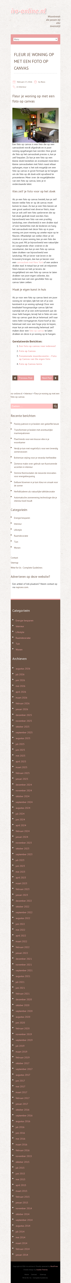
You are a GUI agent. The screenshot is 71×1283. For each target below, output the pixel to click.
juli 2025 (20, 744)
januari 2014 (22, 1254)
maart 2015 (21, 1190)
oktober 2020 (22, 1005)
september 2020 (24, 1011)
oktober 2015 (22, 1161)
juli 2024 (20, 813)
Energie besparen (22, 518)
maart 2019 (21, 1051)
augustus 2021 (23, 976)
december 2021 (24, 958)
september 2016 (24, 1115)
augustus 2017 (23, 1074)
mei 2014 (20, 1237)
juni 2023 (20, 865)
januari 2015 (22, 1202)
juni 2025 (20, 749)
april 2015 (21, 1185)
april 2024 (21, 825)
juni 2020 (20, 1022)
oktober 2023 (22, 848)
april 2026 (21, 691)
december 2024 (24, 784)
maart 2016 (21, 1144)
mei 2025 (20, 755)
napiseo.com (22, 587)
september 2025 (24, 732)
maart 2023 (21, 883)
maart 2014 (21, 1243)
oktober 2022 (22, 906)
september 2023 (24, 854)
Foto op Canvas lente (30, 363)
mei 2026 (20, 686)
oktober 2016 (22, 1109)
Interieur (22, 87)
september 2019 (24, 1040)
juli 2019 (20, 1045)
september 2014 (24, 1219)
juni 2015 (20, 1173)
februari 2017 (23, 1098)
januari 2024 (22, 836)
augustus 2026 (23, 668)
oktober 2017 (22, 1063)
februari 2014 (23, 1249)
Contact (14, 557)
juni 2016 (20, 1132)
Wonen (17, 547)
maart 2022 (21, 941)
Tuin (16, 541)
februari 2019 (23, 1057)
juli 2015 (20, 1167)
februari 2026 (23, 703)
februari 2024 (23, 831)
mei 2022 (20, 929)
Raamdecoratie (21, 535)
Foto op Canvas (27, 351)
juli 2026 (20, 674)
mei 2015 (20, 1179)
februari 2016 (23, 1150)
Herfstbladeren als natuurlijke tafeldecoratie (34, 491)
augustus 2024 (23, 807)
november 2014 (24, 1208)
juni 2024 (20, 819)
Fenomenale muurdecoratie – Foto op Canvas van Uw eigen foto (37, 358)
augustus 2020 (23, 1016)
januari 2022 (22, 953)
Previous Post (25, 377)
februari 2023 (23, 889)
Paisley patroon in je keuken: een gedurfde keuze (36, 424)
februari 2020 (23, 1028)
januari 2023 (22, 894)
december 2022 (24, 900)
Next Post (47, 377)
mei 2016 (20, 1138)
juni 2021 (20, 987)
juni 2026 (20, 680)
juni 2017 (20, 1080)
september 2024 (24, 802)
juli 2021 (20, 982)
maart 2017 (21, 1092)
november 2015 (24, 1156)
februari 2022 (23, 947)
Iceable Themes (42, 1270)
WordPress (54, 1266)
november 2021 (24, 964)
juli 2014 (20, 1231)
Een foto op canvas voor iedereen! (37, 346)
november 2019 (24, 1034)
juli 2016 (20, 1127)
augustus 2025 (23, 738)
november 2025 (24, 720)
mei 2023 (20, 871)
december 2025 (24, 715)
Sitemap (14, 562)
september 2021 (24, 970)
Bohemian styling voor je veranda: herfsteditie (35, 457)
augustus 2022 (23, 918)
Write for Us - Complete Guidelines (26, 567)
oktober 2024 (22, 796)
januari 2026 (22, 709)
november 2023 (24, 842)
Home (26, 1274)
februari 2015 (23, 1196)
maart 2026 (21, 697)
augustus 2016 (23, 1121)
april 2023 (21, 877)
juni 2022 (20, 923)
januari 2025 (22, 778)
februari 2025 (23, 773)
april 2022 (21, 935)
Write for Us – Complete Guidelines (35, 1278)
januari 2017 (22, 1103)
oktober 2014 (22, 1214)
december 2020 (24, 999)
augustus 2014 (23, 1225)
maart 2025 (21, 767)
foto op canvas (23, 101)
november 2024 (24, 790)
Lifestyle (18, 529)
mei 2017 (20, 1086)
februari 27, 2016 (24, 82)
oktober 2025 (22, 726)
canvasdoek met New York (30, 262)
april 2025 (21, 761)
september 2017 (24, 1069)
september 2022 (24, 912)
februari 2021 (23, 993)
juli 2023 (20, 860)
